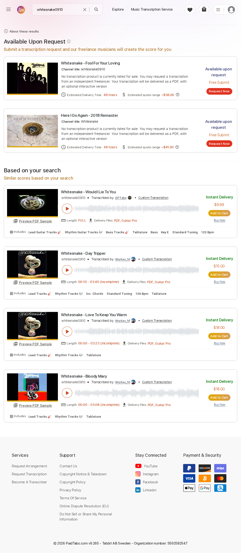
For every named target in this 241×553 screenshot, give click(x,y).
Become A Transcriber (29, 482)
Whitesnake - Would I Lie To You (88, 192)
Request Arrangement (29, 466)
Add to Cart (219, 213)
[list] (218, 9)
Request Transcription (29, 474)
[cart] (204, 9)
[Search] (96, 9)
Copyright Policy (72, 482)
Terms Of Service (73, 498)
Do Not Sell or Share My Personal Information (86, 516)
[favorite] (190, 9)
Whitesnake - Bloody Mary (84, 376)
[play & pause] (67, 209)
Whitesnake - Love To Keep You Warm (94, 314)
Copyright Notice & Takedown (83, 474)
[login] (231, 9)
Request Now (219, 91)
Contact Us (68, 466)
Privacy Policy (70, 490)
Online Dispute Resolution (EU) (84, 506)
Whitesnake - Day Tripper (83, 253)
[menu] (8, 9)
